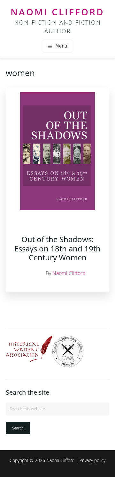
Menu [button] (61, 45)
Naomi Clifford (57, 12)
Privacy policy (92, 460)
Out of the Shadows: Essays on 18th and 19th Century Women (57, 248)
